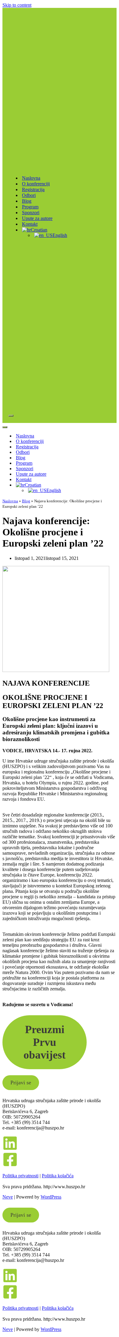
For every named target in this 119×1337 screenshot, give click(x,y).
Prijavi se (20, 1082)
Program (30, 206)
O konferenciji (36, 183)
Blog (26, 201)
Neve (7, 1196)
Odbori (29, 195)
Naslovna (31, 178)
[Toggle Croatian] (109, 485)
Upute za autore (37, 218)
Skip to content (16, 5)
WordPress (51, 1196)
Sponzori (30, 212)
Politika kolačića (58, 1175)
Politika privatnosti (20, 1175)
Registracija (33, 189)
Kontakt (30, 224)
